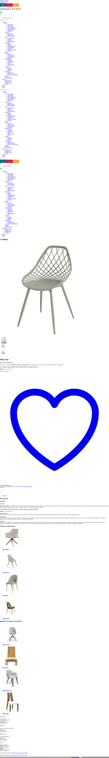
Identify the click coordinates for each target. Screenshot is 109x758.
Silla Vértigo (6, 713)
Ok (80, 757)
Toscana (1, 0)
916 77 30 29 (4, 723)
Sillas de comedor (7, 486)
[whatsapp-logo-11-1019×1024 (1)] (1, 12)
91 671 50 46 (4, 2)
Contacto (26, 752)
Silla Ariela (5, 595)
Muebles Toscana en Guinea (18, 752)
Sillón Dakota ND (7, 690)
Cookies (11, 755)
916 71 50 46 (4, 731)
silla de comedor (22, 486)
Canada (1, 1)
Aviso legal (15, 755)
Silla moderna (29, 486)
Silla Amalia (6, 549)
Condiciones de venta (22, 755)
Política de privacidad (4, 755)
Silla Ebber (5, 667)
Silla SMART (6, 618)
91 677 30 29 (6, 0)
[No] (81, 757)
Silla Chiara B (6, 644)
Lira (1, 2)
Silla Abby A (6, 572)
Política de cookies (75, 757)
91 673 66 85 (5, 1)
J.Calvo (17, 486)
